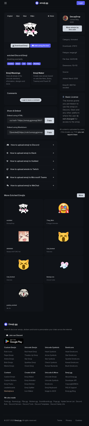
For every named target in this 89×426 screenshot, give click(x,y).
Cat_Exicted (51, 248)
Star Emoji (28, 359)
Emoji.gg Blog (70, 391)
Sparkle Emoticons (72, 359)
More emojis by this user (72, 28)
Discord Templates (42, 404)
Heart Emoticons (71, 352)
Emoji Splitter (29, 388)
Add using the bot (41, 46)
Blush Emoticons (71, 366)
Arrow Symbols (50, 355)
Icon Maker (29, 391)
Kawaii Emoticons (71, 362)
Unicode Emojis (51, 377)
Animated (74, 39)
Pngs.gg (56, 401)
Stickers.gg (33, 401)
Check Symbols (51, 362)
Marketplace (9, 391)
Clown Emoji (29, 366)
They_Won (50, 220)
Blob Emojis (8, 362)
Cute (29, 64)
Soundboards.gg (45, 401)
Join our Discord (15, 335)
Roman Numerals (51, 366)
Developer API (70, 380)
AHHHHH (10, 248)
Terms (59, 420)
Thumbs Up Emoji (31, 355)
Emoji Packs (8, 384)
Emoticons (49, 384)
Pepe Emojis (9, 355)
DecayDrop (75, 16)
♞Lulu (9, 308)
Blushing (37, 64)
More (81, 195)
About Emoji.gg (71, 377)
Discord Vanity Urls (58, 404)
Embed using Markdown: (17, 127)
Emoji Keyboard (51, 388)
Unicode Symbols (51, 380)
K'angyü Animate (52, 223)
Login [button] (80, 3)
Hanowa (49, 252)
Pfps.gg (25, 401)
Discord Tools (28, 404)
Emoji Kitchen (30, 384)
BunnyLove (50, 277)
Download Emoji (21, 46)
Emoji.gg (12, 324)
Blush (18, 64)
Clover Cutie (51, 280)
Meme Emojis (9, 366)
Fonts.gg (7, 401)
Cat (24, 64)
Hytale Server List (68, 401)
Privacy (69, 420)
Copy (49, 120)
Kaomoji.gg (16, 401)
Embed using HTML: (15, 115)
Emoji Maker (29, 377)
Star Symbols (50, 359)
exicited (9, 220)
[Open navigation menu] (5, 3)
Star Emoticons (71, 355)
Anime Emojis (9, 359)
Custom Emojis (9, 377)
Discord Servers (15, 404)
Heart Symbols (50, 352)
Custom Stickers (10, 380)
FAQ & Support (71, 388)
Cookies (78, 420)
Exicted (10, 64)
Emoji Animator (30, 380)
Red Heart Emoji (31, 352)
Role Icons (8, 352)
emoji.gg (43, 3)
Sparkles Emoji (30, 362)
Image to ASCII (50, 391)
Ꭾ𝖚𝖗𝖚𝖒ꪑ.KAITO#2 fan (14, 252)
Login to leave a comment (31, 100)
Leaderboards (9, 388)
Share (52, 16)
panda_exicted (12, 305)
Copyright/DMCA (71, 384)
